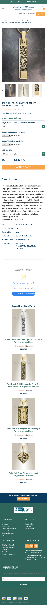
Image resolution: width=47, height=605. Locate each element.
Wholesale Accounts (8, 554)
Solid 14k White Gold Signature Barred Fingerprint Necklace (23, 340)
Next (45, 90)
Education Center (7, 531)
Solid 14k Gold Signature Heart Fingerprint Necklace (23, 474)
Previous (2, 90)
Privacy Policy (6, 526)
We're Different (6, 552)
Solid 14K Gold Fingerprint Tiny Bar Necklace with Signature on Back (23, 385)
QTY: (3, 160)
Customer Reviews (8, 533)
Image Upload (29, 528)
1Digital (26, 602)
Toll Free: (28, 555)
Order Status (29, 526)
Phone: (27, 553)
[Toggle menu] (3, 8)
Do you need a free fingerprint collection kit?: (19, 123)
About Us (5, 524)
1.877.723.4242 (32, 2)
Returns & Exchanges (8, 547)
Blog (3, 535)
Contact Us (5, 549)
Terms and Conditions (9, 528)
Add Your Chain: (8, 150)
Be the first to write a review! (23, 294)
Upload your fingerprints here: (13, 132)
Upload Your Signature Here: (13, 141)
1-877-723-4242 (35, 553)
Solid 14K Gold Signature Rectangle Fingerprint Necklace (23, 429)
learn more (22, 499)
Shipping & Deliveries (8, 545)
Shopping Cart (29, 524)
